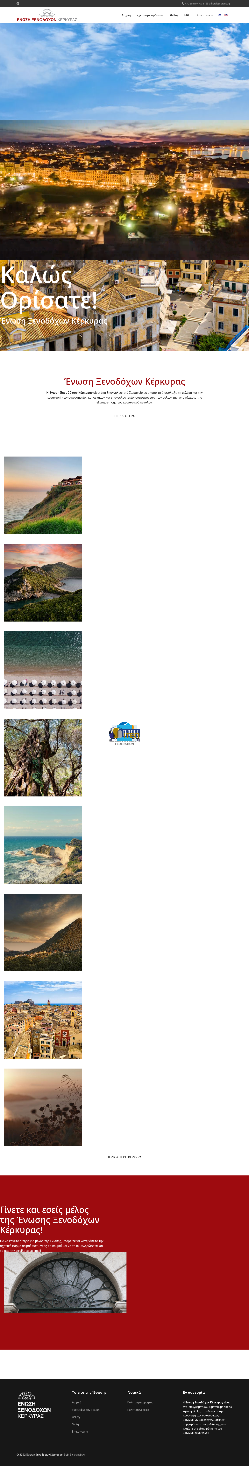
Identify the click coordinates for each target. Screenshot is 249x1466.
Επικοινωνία (205, 15)
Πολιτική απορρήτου (140, 1402)
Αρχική (126, 15)
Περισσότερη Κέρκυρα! (124, 1157)
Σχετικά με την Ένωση (150, 15)
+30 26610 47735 (194, 3)
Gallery (174, 15)
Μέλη (187, 15)
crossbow (79, 1454)
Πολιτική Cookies (138, 1409)
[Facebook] (18, 3)
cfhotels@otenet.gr (220, 3)
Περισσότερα (124, 416)
